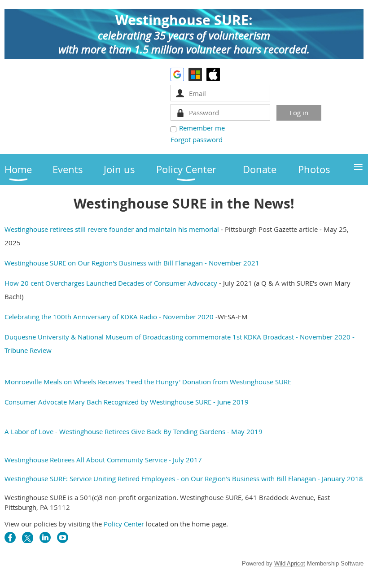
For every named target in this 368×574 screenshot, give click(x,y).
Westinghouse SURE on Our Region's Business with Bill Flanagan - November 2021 (131, 262)
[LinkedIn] (45, 537)
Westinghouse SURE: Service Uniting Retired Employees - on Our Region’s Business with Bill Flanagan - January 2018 (183, 478)
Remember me (202, 127)
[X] (27, 537)
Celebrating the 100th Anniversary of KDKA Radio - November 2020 (109, 316)
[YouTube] (62, 537)
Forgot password (197, 139)
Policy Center (124, 523)
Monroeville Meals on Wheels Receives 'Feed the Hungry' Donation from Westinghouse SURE (147, 381)
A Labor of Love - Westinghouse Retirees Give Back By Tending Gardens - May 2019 (133, 431)
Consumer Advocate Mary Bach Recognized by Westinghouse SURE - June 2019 (126, 401)
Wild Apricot (289, 563)
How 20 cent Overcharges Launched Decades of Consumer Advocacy (111, 282)
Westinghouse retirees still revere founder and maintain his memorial (111, 229)
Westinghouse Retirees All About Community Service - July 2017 (103, 459)
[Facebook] (10, 537)
